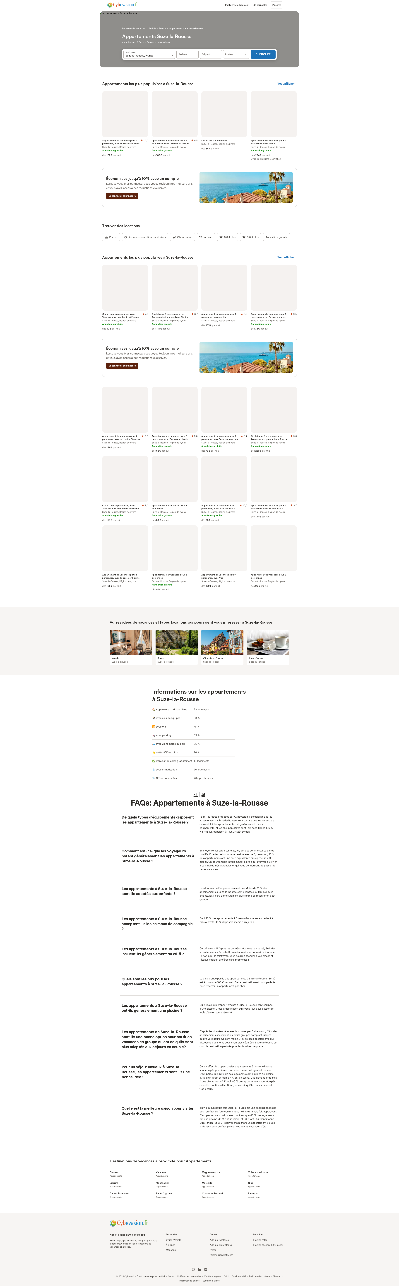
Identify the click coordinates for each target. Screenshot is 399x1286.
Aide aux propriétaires (221, 1245)
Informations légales (189, 1280)
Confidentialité (239, 1276)
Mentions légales (212, 1276)
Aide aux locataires (219, 1240)
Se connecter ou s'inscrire (122, 195)
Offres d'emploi (173, 1240)
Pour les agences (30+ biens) (268, 1245)
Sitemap (277, 1276)
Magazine (171, 1250)
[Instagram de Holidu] (193, 1269)
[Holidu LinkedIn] (199, 1269)
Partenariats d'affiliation (221, 1255)
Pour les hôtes (260, 1240)
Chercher (263, 54)
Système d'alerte (211, 1280)
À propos (170, 1245)
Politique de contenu (259, 1276)
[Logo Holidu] (122, 5)
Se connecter (260, 5)
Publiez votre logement (236, 5)
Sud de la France (157, 28)
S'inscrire (276, 5)
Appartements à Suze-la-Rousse (186, 28)
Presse (213, 1250)
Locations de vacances (133, 28)
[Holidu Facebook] (206, 1269)
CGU (226, 1276)
